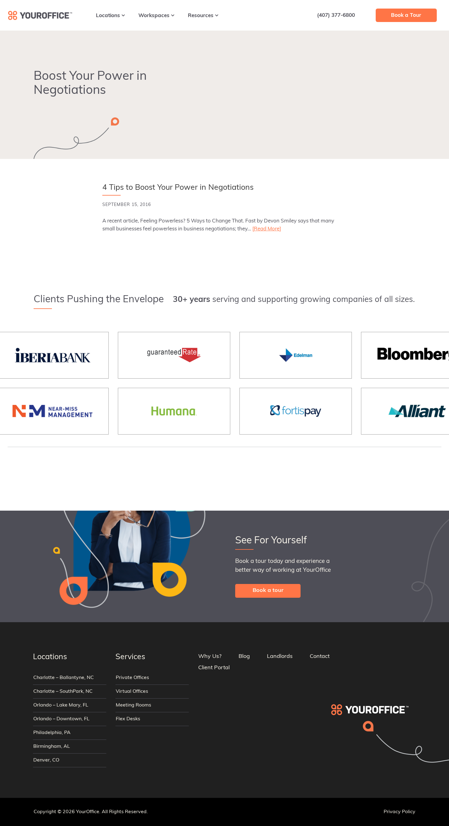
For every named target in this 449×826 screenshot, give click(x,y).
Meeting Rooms (133, 705)
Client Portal (214, 668)
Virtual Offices (132, 691)
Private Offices (132, 677)
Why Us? (209, 656)
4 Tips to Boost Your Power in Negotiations (178, 188)
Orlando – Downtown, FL (61, 719)
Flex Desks (128, 719)
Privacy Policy (399, 811)
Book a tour (268, 590)
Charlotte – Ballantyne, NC (63, 677)
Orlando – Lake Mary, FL (60, 705)
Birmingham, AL (51, 746)
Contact (320, 656)
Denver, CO (46, 760)
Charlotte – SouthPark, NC (63, 691)
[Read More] (266, 229)
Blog (244, 656)
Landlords (280, 656)
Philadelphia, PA (52, 732)
